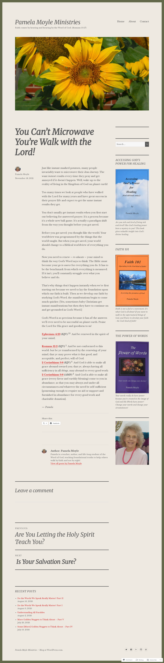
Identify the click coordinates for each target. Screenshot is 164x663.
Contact (144, 21)
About (132, 21)
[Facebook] (131, 650)
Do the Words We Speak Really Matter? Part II (40, 598)
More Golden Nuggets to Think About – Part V (40, 619)
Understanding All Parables (31, 612)
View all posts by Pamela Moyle (66, 463)
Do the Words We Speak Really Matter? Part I (39, 605)
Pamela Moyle (22, 174)
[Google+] (136, 650)
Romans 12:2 (50, 346)
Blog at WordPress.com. (51, 650)
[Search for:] (130, 144)
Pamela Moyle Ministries (47, 22)
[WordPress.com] (146, 650)
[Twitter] (126, 650)
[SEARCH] (147, 144)
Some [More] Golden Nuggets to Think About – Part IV (45, 627)
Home (121, 21)
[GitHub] (141, 650)
